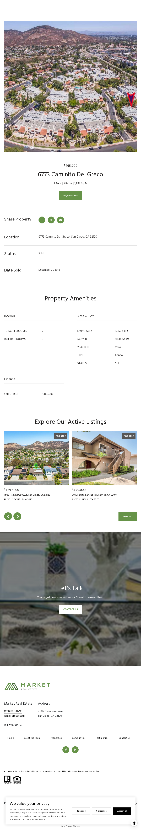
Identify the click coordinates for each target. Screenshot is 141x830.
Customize (101, 811)
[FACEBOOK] (65, 749)
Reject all (81, 811)
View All (128, 517)
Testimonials (102, 738)
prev (8, 516)
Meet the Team (32, 738)
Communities (78, 738)
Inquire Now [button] (70, 196)
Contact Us (124, 738)
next (17, 516)
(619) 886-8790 (13, 711)
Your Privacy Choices (70, 826)
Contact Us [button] (70, 609)
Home (11, 738)
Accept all (122, 811)
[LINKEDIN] (75, 749)
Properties (56, 738)
